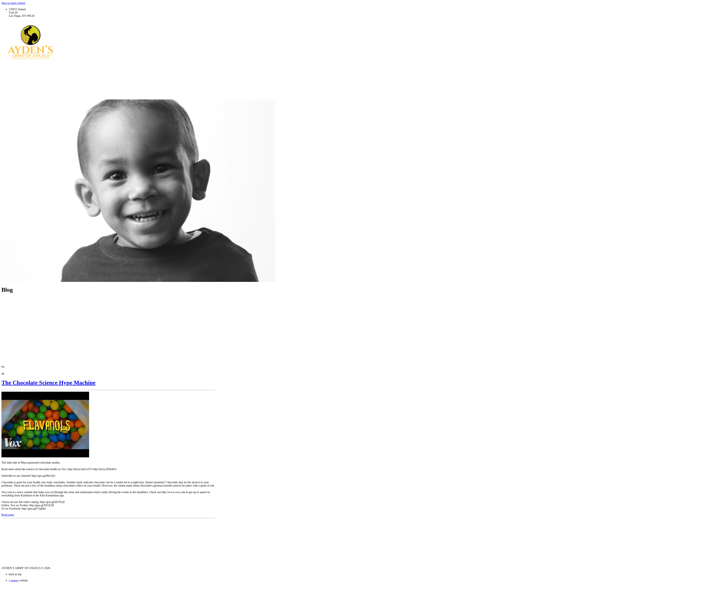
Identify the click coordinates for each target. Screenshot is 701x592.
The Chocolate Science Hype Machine (48, 382)
